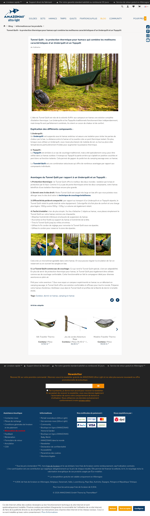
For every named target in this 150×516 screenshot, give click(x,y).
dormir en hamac (51, 296)
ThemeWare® (91, 492)
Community (46, 424)
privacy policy (84, 400)
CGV (7, 446)
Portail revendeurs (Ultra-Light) (54, 418)
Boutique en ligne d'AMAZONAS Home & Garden (54, 429)
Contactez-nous (11, 418)
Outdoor (39, 296)
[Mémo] (133, 6)
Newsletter (45, 443)
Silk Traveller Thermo (45, 337)
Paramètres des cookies (51, 453)
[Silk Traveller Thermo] (45, 323)
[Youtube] (148, 40)
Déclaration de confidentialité (53, 446)
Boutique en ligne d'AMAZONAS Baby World (54, 435)
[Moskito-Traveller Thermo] (105, 323)
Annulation (9, 443)
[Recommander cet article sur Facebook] (117, 300)
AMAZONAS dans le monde (52, 440)
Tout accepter (125, 508)
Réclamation (10, 437)
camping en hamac (67, 296)
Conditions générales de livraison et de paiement (18, 426)
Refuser (113, 508)
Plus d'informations (49, 512)
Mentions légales (48, 456)
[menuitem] (139, 6)
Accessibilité (46, 450)
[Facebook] (148, 27)
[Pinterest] (148, 31)
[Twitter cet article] (113, 300)
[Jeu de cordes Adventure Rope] (75, 323)
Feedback (9, 434)
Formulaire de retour (13, 440)
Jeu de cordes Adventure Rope (75, 338)
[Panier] (139, 6)
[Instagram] (148, 35)
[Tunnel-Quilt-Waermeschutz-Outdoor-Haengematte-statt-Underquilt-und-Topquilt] (75, 82)
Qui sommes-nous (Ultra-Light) (54, 421)
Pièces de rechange (13, 421)
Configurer (139, 508)
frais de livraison (53, 466)
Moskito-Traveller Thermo (105, 337)
